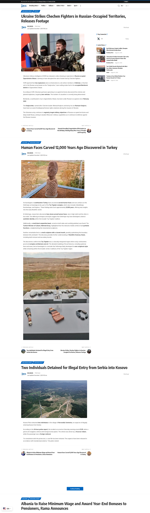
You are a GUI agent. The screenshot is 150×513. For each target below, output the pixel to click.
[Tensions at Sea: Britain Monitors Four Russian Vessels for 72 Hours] (100, 78)
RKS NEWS (30, 26)
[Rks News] (23, 5)
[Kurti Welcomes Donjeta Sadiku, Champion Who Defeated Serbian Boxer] (100, 50)
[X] (112, 39)
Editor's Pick (38, 362)
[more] (80, 5)
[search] (119, 5)
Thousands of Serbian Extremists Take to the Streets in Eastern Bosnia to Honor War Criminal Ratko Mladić (117, 58)
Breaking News (27, 11)
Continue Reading (75, 488)
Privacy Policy (42, 1)
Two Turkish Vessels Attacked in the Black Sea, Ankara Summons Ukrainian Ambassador (116, 68)
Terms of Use (51, 1)
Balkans (25, 142)
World (36, 11)
